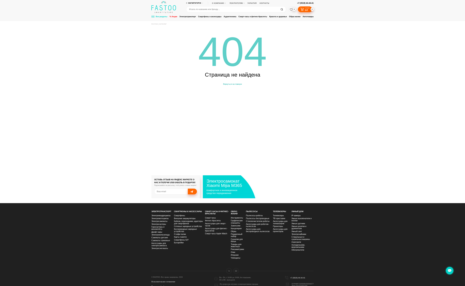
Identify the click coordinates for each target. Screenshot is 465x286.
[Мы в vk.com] (229, 271)
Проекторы (278, 226)
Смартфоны (179, 215)
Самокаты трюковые (160, 240)
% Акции (173, 16)
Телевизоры (279, 211)
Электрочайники (298, 234)
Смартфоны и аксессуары (209, 16)
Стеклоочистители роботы (258, 221)
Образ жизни (294, 16)
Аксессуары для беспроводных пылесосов (258, 230)
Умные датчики (298, 223)
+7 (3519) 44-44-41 (305, 3)
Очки (233, 252)
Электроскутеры (158, 224)
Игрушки (235, 255)
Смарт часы (210, 218)
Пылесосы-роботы (254, 215)
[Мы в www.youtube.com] (236, 271)
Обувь (233, 231)
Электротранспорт (187, 16)
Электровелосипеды (160, 235)
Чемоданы (235, 258)
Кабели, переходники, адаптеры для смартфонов (188, 222)
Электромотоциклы (160, 218)
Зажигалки (235, 226)
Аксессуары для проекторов (280, 230)
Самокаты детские (159, 238)
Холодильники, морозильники (298, 246)
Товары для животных (236, 245)
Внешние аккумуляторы (185, 218)
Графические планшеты (237, 222)
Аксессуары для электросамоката (159, 244)
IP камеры (296, 215)
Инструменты (237, 218)
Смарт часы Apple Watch (216, 234)
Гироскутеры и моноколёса (157, 228)
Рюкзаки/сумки (237, 249)
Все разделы (161, 16)
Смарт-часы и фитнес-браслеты (252, 16)
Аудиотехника (230, 16)
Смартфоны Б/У (181, 240)
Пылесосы (252, 211)
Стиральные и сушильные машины (300, 238)
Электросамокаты (159, 221)
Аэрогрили (296, 242)
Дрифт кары (156, 232)
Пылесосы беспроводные (257, 218)
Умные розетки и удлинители (298, 227)
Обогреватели (297, 250)
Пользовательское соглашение (163, 282)
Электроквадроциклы (161, 215)
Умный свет (296, 231)
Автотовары (308, 16)
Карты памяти (180, 237)
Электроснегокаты (159, 248)
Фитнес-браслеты (213, 221)
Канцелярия (236, 228)
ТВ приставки (279, 218)
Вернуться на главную (232, 84)
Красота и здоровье (278, 16)
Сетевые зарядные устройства (188, 226)
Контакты (264, 3)
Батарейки (179, 243)
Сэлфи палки (180, 234)
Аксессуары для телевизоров (280, 222)
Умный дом (297, 211)
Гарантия (252, 3)
